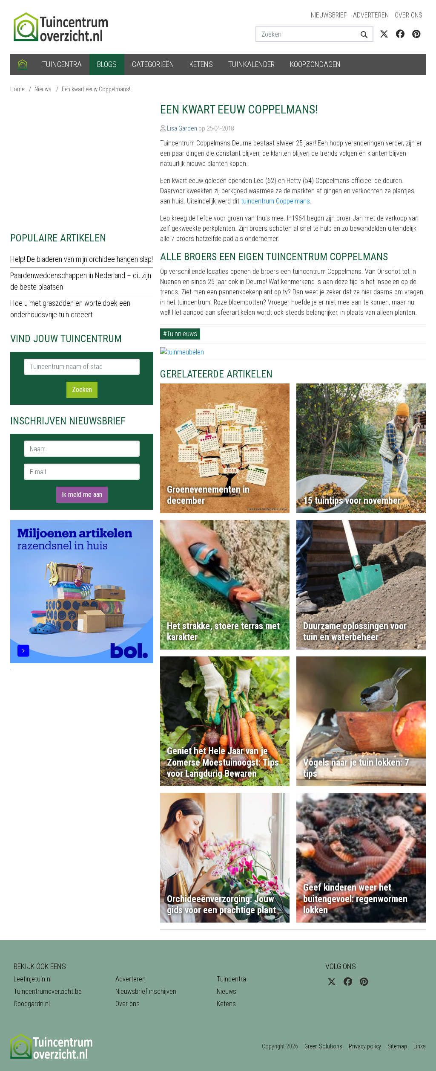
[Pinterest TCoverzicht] (416, 34)
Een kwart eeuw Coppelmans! (96, 89)
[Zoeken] (363, 34)
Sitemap (397, 1046)
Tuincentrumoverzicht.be (48, 991)
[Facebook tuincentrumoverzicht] (400, 34)
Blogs (107, 64)
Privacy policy (365, 1046)
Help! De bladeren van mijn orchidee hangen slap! (81, 259)
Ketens (201, 64)
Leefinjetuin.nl (33, 979)
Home (17, 89)
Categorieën (153, 64)
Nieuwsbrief (329, 15)
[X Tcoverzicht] (384, 34)
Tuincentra (62, 64)
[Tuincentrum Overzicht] (65, 26)
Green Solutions (323, 1046)
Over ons (408, 15)
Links (419, 1046)
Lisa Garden (182, 128)
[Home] (22, 64)
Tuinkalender (251, 64)
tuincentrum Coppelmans (275, 201)
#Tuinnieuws (180, 334)
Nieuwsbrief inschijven (145, 991)
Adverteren (371, 15)
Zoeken (82, 390)
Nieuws (43, 89)
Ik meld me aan (82, 495)
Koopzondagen (315, 64)
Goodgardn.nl (32, 1004)
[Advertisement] (81, 162)
